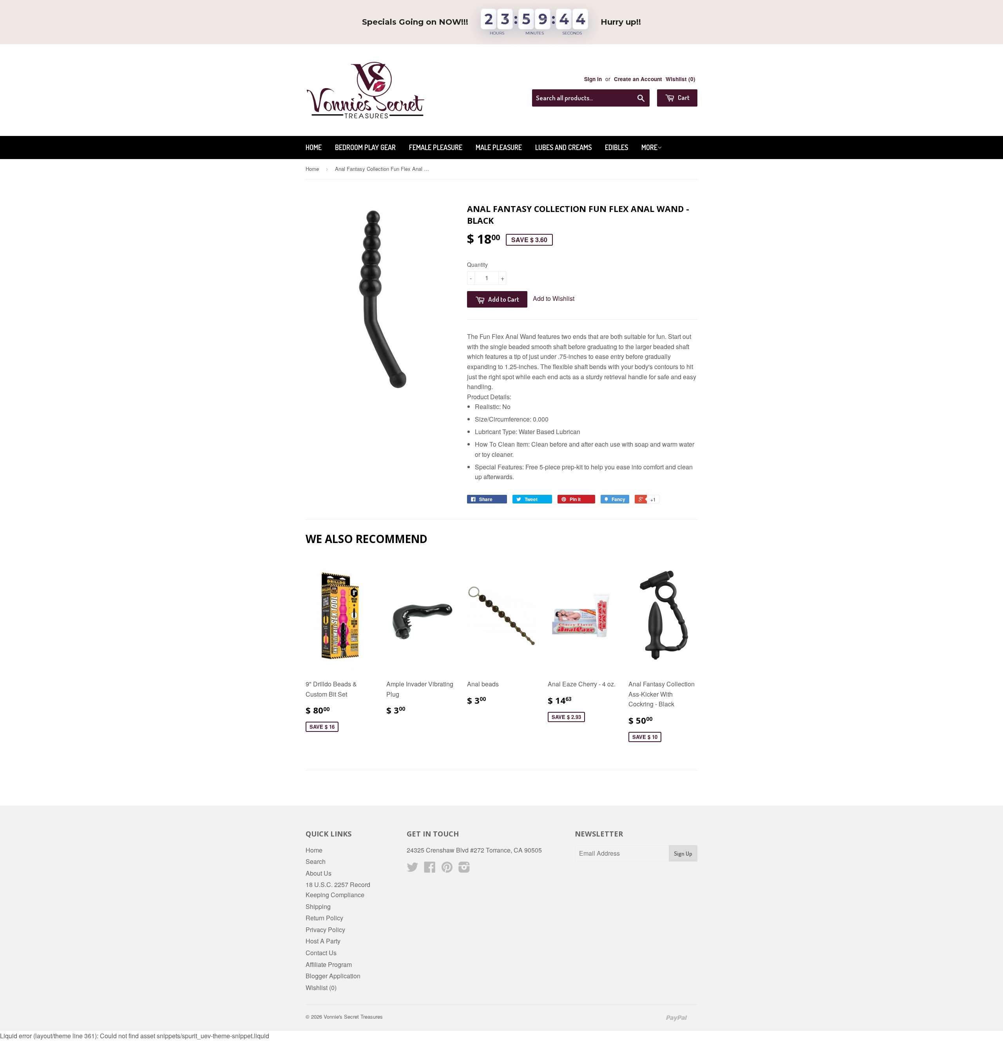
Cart (683, 97)
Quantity (477, 264)
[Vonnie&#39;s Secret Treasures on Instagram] (464, 869)
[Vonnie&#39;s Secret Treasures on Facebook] (430, 869)
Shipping (318, 906)
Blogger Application (333, 975)
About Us (318, 873)
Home (314, 147)
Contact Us (321, 952)
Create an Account (638, 79)
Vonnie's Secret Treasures (353, 1016)
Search (316, 861)
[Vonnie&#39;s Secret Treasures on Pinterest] (447, 869)
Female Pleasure (435, 147)
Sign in (593, 79)
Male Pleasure (499, 147)
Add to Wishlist (553, 298)
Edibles (616, 147)
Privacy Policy (325, 929)
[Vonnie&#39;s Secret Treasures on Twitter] (412, 869)
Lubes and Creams (563, 147)
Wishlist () (680, 79)
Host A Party (323, 940)
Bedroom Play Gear (365, 147)
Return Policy (324, 917)
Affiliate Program (329, 964)
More (649, 147)
